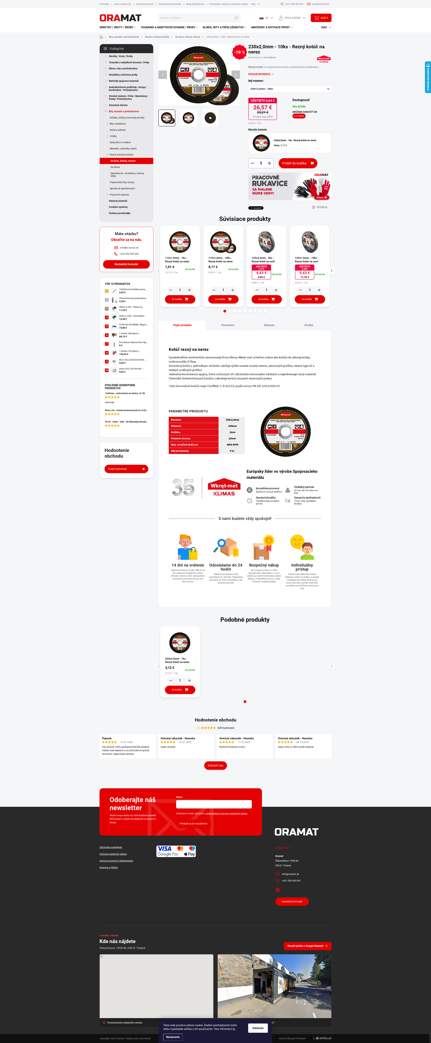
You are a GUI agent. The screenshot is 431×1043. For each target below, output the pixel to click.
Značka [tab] (308, 325)
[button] (224, 311)
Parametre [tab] (227, 325)
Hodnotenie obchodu (215, 719)
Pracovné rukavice (119, 194)
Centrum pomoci (144, 4)
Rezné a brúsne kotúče (121, 154)
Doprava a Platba (109, 867)
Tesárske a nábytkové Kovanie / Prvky (129, 62)
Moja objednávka (195, 4)
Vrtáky (113, 136)
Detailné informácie (259, 74)
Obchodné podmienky (169, 4)
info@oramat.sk (290, 874)
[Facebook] (277, 889)
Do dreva (115, 167)
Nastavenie (173, 1037)
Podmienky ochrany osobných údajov (228, 4)
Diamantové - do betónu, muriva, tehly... (127, 175)
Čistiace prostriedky (119, 213)
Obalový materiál (118, 201)
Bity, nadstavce (118, 123)
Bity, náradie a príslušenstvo (124, 111)
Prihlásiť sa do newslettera (193, 823)
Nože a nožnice (118, 130)
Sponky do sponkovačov (122, 188)
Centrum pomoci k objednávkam (116, 860)
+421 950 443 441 (291, 880)
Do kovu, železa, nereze (123, 161)
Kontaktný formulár (126, 264)
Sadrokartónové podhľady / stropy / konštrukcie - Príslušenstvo (128, 88)
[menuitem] (118, 27)
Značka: (323, 66)
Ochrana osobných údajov (113, 854)
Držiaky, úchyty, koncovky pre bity (127, 117)
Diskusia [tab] (269, 325)
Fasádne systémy (118, 207)
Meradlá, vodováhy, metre (123, 148)
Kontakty (104, 4)
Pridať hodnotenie (117, 469)
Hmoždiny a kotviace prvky (123, 74)
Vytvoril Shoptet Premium (292, 1038)
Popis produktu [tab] (182, 325)
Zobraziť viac (215, 765)
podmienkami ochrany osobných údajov (226, 813)
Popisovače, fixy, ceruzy (122, 182)
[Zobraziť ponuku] (289, 186)
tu (234, 1029)
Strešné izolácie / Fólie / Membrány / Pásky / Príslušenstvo (128, 97)
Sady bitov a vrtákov (120, 142)
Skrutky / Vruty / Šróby (121, 56)
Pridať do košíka (294, 163)
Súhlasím (258, 1028)
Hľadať (236, 17)
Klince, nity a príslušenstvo (123, 68)
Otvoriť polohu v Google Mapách (305, 945)
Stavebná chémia (118, 105)
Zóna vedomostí (122, 4)
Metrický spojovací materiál (124, 81)
